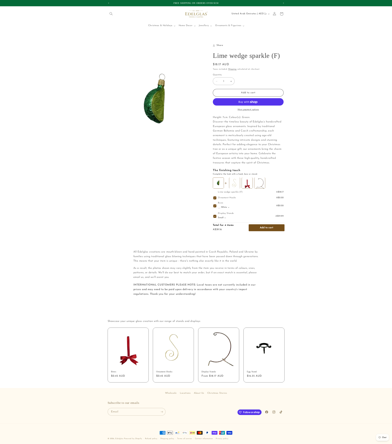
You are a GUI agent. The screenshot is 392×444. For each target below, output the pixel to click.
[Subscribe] (161, 411)
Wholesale (171, 393)
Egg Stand (252, 371)
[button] (111, 13)
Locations (185, 393)
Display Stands (226, 213)
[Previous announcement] (108, 3)
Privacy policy (222, 439)
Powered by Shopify (133, 439)
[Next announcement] (283, 3)
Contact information (204, 439)
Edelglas (119, 439)
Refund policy (151, 439)
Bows (220, 203)
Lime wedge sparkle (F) (230, 192)
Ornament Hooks (227, 198)
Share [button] (220, 45)
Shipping (232, 69)
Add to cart (266, 228)
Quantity (217, 75)
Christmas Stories (217, 393)
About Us (199, 393)
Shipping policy (167, 439)
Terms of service (184, 439)
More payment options (248, 110)
